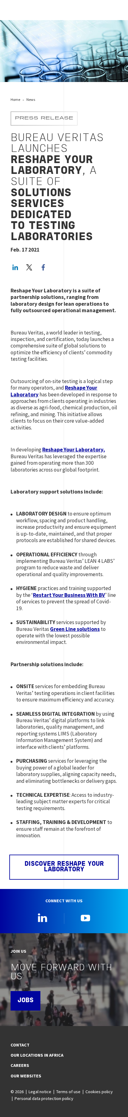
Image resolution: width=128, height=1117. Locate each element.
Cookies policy (99, 1091)
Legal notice (40, 1091)
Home (15, 99)
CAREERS (20, 1065)
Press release (44, 118)
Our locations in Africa (37, 1055)
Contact (20, 1045)
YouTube (85, 917)
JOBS (25, 1000)
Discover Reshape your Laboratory (64, 867)
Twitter (29, 267)
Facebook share (43, 267)
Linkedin (42, 917)
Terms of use (68, 1091)
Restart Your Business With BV (69, 595)
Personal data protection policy (44, 1098)
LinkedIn (15, 267)
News (30, 99)
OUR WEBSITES (26, 1076)
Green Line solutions (75, 629)
